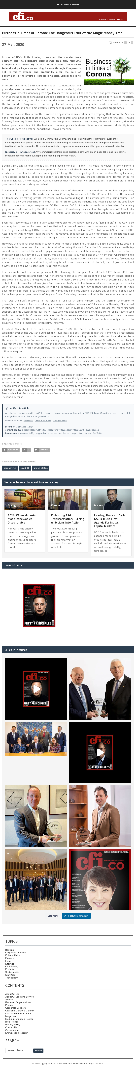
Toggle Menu (70, 4)
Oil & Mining (11, 966)
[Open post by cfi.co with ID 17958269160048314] (100, 752)
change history (60, 421)
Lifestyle (9, 963)
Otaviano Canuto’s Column (19, 1010)
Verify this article (19, 408)
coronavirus (10, 468)
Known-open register (16, 1032)
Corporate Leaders (15, 952)
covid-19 (25, 468)
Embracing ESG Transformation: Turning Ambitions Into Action (67, 519)
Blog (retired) (12, 1021)
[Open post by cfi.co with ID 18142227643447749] (36, 816)
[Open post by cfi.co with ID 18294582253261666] (36, 879)
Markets (99, 505)
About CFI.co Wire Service (19, 996)
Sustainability (12, 972)
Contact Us (11, 1027)
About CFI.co (12, 994)
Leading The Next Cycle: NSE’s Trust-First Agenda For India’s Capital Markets (110, 520)
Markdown (28, 421)
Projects (9, 969)
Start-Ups (10, 975)
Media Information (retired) (19, 1019)
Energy (12, 505)
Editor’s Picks (12, 955)
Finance (9, 958)
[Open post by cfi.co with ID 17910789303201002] (36, 689)
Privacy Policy (12, 1024)
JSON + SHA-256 (43, 421)
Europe (55, 505)
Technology (11, 977)
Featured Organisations (18, 1002)
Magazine (10, 1016)
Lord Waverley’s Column (18, 1013)
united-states (41, 468)
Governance (12, 1030)
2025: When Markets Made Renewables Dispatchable (22, 519)
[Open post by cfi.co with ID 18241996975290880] (100, 879)
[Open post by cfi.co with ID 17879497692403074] (100, 689)
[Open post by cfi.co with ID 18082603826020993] (100, 816)
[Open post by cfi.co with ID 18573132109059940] (36, 752)
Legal (8, 961)
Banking (9, 950)
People (9, 1005)
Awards (9, 999)
